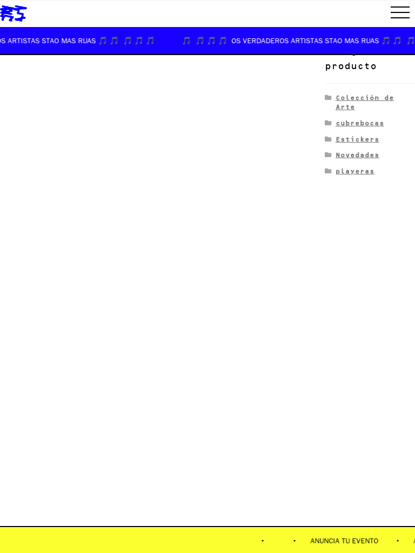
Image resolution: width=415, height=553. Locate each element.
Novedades (357, 154)
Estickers (357, 139)
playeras (355, 170)
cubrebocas (360, 122)
